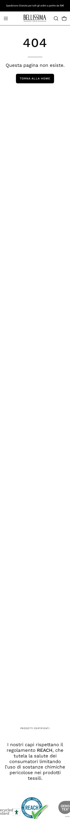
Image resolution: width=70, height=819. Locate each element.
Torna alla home (35, 78)
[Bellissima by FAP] (35, 18)
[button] (55, 18)
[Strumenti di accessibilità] (16, 812)
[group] (35, 5)
